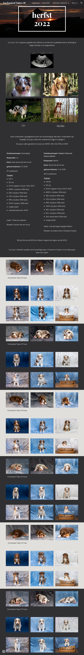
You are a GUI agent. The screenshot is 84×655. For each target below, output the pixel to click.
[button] (81, 2)
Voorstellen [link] (46, 3)
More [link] (74, 3)
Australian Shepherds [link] (60, 3)
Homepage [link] (36, 3)
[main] (42, 19)
